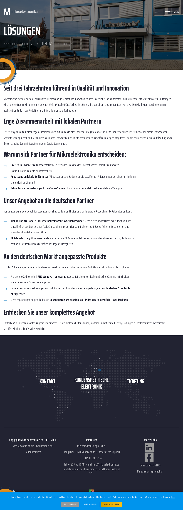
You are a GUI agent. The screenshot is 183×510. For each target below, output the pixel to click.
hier (173, 497)
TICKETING (47, 44)
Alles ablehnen (90, 504)
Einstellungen (70, 504)
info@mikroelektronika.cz (106, 464)
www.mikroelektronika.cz (18, 44)
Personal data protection (150, 471)
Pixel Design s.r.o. (44, 446)
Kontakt (48, 381)
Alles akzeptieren (111, 504)
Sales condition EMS (150, 465)
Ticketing (135, 381)
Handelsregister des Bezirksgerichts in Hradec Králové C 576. (91, 471)
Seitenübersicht (33, 452)
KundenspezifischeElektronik (92, 383)
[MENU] (168, 12)
